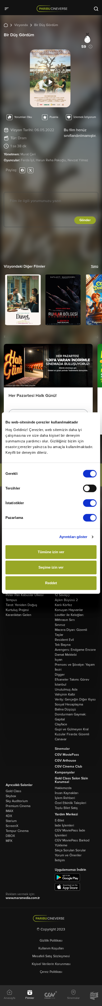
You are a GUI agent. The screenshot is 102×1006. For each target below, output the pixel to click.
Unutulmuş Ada (66, 689)
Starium (11, 821)
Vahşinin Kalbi (65, 694)
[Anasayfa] (51, 918)
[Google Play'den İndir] (67, 877)
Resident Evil (64, 640)
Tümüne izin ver (51, 552)
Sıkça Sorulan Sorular (70, 850)
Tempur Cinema (17, 831)
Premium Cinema (18, 806)
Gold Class (13, 791)
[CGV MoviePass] (94, 995)
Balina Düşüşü (65, 709)
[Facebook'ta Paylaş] (22, 170)
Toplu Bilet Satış (66, 808)
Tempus (11, 600)
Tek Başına (62, 645)
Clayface (61, 724)
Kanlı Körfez (63, 605)
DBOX (10, 836)
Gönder (85, 220)
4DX (9, 816)
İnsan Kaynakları (66, 793)
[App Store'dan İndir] (67, 887)
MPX (9, 841)
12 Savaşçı (62, 595)
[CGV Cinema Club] (50, 995)
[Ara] (96, 8)
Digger (60, 675)
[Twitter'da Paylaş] (30, 170)
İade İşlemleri (64, 825)
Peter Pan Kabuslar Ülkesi (24, 595)
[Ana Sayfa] (6, 24)
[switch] (90, 488)
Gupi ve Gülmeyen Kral (71, 729)
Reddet (51, 583)
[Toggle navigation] (8, 8)
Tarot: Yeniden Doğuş (21, 605)
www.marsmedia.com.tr (23, 898)
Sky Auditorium (17, 801)
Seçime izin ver (51, 567)
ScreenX (12, 826)
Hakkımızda (63, 788)
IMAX (9, 811)
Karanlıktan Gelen (18, 615)
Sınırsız (60, 625)
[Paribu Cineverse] (52, 8)
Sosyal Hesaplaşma (69, 704)
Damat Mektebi (66, 655)
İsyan (58, 660)
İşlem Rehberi (65, 798)
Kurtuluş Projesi (17, 610)
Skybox (11, 796)
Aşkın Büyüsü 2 (66, 600)
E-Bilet (59, 820)
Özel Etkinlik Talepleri (70, 803)
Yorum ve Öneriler (68, 855)
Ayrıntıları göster (73, 537)
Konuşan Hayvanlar (69, 610)
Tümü (94, 266)
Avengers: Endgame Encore (75, 650)
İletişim (60, 860)
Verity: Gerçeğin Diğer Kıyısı (75, 699)
